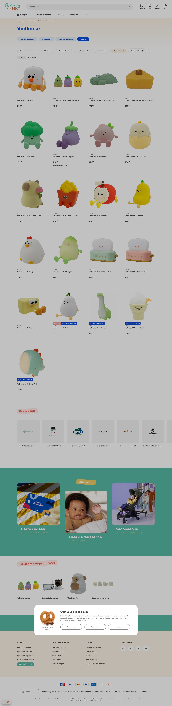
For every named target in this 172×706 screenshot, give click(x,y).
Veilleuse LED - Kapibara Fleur (29, 216)
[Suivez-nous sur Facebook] (138, 648)
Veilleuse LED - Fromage (27, 328)
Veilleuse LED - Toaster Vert (100, 272)
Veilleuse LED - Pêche (97, 157)
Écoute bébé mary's (50, 598)
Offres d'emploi (58, 664)
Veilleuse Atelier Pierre (152, 446)
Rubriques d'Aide (24, 648)
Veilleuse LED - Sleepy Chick (136, 157)
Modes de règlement (25, 656)
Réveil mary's (72, 598)
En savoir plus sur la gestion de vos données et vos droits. (86, 700)
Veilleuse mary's (28, 446)
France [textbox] (27, 692)
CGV (59, 692)
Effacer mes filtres (33, 57)
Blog (88, 656)
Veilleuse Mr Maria (53, 446)
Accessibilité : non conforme (80, 692)
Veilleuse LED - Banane (134, 216)
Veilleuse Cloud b (78, 446)
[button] (164, 455)
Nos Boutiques (57, 652)
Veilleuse (41, 21)
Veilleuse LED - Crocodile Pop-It (101, 100)
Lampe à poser (46, 39)
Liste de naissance (93, 648)
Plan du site (56, 656)
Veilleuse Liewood (103, 446)
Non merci (71, 627)
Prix (33, 51)
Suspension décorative (66, 39)
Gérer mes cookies (130, 692)
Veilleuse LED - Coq (25, 272)
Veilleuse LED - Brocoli (26, 157)
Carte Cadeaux (92, 652)
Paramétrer (95, 627)
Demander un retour (25, 660)
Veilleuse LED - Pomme (98, 216)
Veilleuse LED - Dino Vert (27, 384)
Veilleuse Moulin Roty (128, 446)
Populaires (119, 51)
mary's (22, 57)
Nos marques (91, 660)
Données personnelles (102, 692)
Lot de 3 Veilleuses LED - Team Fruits (67, 100)
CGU (65, 692)
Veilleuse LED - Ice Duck (134, 328)
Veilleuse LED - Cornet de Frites (65, 216)
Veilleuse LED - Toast (25, 100)
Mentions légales (48, 692)
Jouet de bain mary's (100, 598)
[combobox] (22, 51)
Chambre (21, 21)
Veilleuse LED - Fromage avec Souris (139, 100)
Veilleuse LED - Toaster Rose (136, 272)
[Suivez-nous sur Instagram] (123, 648)
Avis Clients (56, 660)
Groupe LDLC (146, 692)
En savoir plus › (81, 620)
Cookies (117, 692)
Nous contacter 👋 (25, 664)
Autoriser (119, 627)
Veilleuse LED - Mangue (62, 272)
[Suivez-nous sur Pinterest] (146, 648)
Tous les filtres (136, 51)
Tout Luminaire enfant (27, 39)
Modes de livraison (24, 652)
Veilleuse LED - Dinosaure (99, 328)
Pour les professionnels (95, 664)
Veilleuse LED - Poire (61, 328)
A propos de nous (59, 648)
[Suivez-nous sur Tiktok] (131, 648)
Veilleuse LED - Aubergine (63, 157)
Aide (5, 702)
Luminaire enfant (31, 21)
